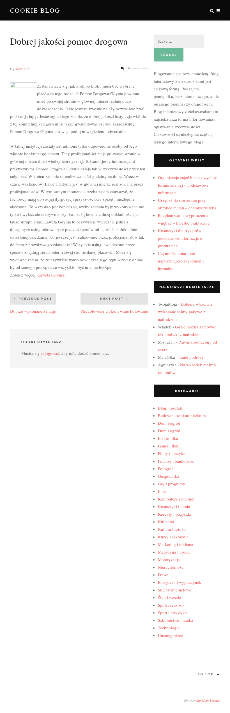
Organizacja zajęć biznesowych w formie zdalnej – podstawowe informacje (187, 185)
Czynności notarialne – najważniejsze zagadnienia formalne (181, 260)
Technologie (169, 627)
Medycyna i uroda (174, 552)
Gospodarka (168, 476)
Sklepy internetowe (174, 590)
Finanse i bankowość (176, 461)
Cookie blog (35, 10)
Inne (162, 491)
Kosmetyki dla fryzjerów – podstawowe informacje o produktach (181, 238)
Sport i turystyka (172, 612)
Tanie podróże (191, 357)
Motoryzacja (169, 559)
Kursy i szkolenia (173, 537)
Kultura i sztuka (172, 529)
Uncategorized (170, 635)
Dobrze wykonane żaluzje (33, 305)
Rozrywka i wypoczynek (179, 582)
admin (20, 68)
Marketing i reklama (175, 544)
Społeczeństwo (171, 605)
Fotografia (167, 468)
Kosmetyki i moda (174, 506)
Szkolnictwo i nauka (175, 620)
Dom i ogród (169, 423)
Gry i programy (171, 483)
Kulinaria (166, 521)
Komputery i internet (176, 499)
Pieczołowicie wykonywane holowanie (114, 305)
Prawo (163, 574)
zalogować (50, 353)
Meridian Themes (208, 700)
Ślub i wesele (169, 597)
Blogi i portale (170, 408)
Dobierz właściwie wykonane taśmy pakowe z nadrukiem (185, 311)
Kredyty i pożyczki (174, 514)
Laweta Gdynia (51, 275)
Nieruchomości (171, 567)
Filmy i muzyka (171, 453)
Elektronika (168, 438)
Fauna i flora (169, 446)
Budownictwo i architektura (182, 415)
